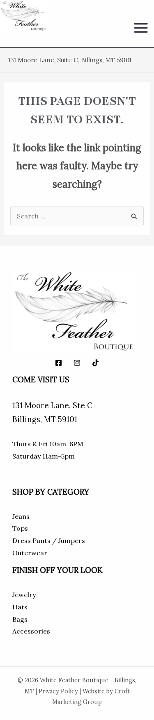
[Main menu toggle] (141, 28)
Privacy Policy (58, 691)
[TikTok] (95, 362)
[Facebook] (58, 362)
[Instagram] (77, 362)
